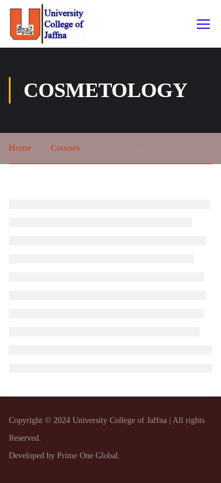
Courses (65, 147)
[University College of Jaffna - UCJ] (47, 24)
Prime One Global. (88, 455)
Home (20, 147)
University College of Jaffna (120, 420)
